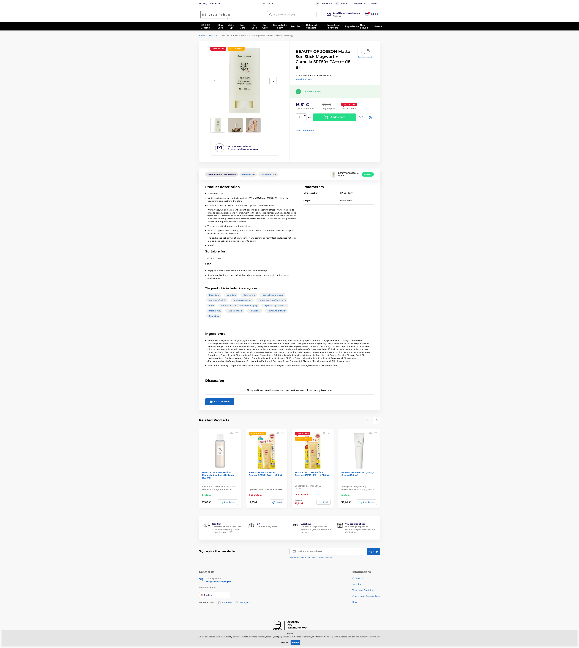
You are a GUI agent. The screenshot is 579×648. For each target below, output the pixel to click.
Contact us (215, 3)
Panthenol (255, 311)
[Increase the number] (305, 115)
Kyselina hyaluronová (275, 305)
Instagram (245, 602)
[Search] (270, 14)
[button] (273, 80)
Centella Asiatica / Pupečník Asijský (239, 305)
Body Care (214, 295)
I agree (295, 642)
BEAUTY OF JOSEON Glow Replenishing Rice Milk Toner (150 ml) (218, 475)
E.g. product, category (284, 14)
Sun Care (213, 35)
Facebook (227, 602)
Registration (359, 3)
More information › (305, 79)
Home (202, 35)
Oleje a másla (235, 311)
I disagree (284, 642)
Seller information (305, 130)
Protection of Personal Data (366, 596)
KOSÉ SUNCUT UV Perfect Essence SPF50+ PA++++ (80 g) (265, 473)
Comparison (326, 3)
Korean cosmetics (242, 300)
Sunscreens (249, 295)
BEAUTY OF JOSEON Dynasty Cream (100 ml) (357, 473)
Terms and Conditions (363, 590)
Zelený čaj (214, 316)
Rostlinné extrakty (277, 311)
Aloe (211, 305)
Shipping (203, 3)
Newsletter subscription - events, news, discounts (311, 557)
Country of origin (217, 300)
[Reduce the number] (305, 119)
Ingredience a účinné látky (272, 300)
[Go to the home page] (216, 14)
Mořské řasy (215, 311)
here (379, 637)
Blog (354, 602)
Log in (374, 3)
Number (299, 117)
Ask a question (221, 401)
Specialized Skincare (273, 295)
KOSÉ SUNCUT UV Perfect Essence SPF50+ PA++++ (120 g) (312, 473)
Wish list (344, 3)
